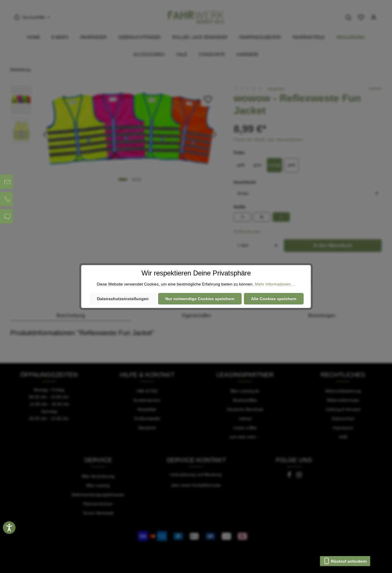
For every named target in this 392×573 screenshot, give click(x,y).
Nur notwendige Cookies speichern (199, 298)
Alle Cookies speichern (273, 298)
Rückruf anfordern (348, 561)
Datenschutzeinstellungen (123, 298)
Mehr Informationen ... (275, 284)
